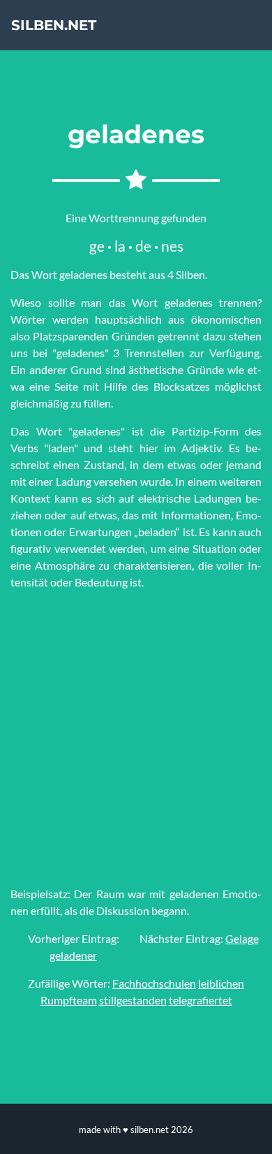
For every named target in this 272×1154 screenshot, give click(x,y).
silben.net (53, 25)
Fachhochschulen (154, 983)
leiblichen (221, 983)
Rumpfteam (68, 1000)
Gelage (242, 938)
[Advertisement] (136, 738)
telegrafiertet (200, 1000)
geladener (73, 955)
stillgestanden (133, 1000)
